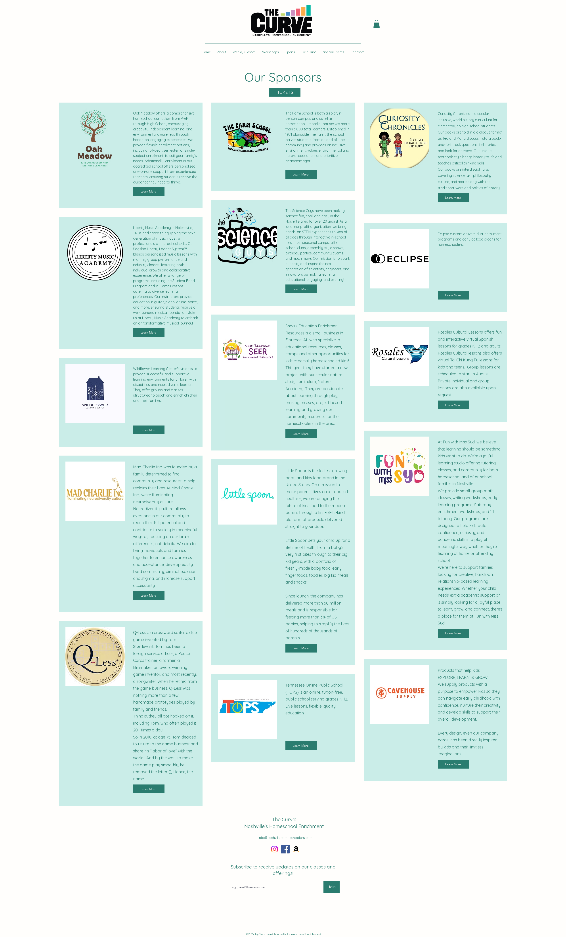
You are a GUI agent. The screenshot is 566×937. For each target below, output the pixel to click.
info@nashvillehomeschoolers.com (285, 838)
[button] (376, 24)
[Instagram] (274, 849)
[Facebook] (285, 849)
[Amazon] (296, 849)
